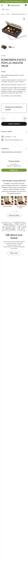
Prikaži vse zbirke (14, 215)
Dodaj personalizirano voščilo (13, 108)
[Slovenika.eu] (13, 5)
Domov (3, 14)
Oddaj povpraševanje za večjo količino (11, 152)
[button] (3, 119)
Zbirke (8, 14)
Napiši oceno (14, 170)
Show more (14, 253)
